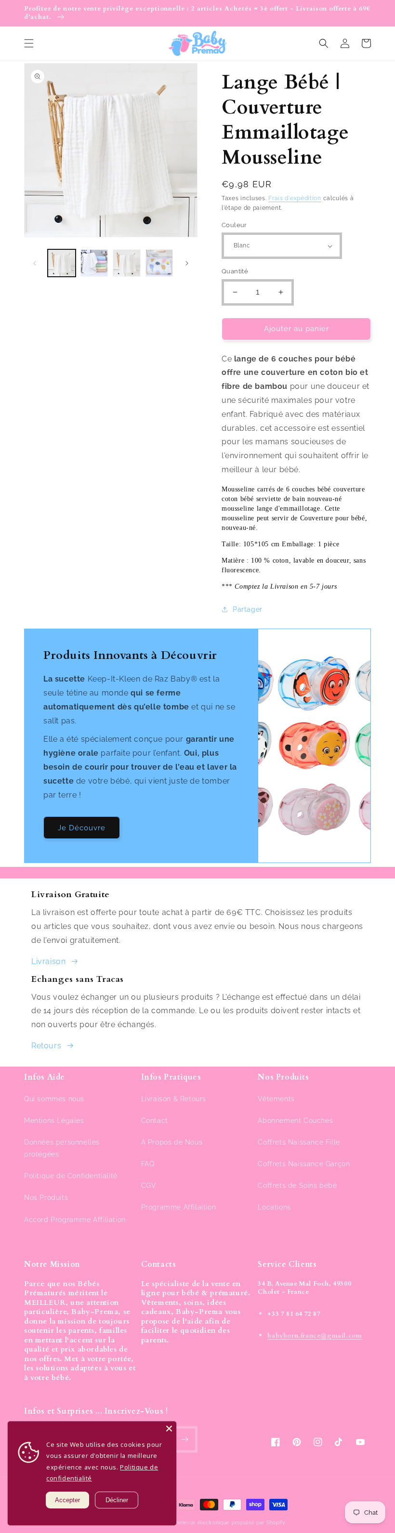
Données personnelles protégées (62, 1148)
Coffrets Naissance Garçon (304, 1164)
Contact (154, 1120)
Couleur (234, 225)
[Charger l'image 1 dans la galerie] (62, 263)
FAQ (148, 1164)
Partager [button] (248, 609)
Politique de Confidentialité (71, 1176)
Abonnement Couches (295, 1120)
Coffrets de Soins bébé (297, 1185)
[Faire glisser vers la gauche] (34, 263)
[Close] (169, 1428)
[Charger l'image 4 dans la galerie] (159, 263)
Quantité (235, 271)
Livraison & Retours (173, 1099)
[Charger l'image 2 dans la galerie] (94, 263)
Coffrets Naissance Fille (299, 1142)
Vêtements (276, 1099)
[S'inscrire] (184, 1439)
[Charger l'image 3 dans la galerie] (127, 263)
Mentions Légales (54, 1120)
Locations (274, 1207)
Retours (46, 1045)
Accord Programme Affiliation (75, 1220)
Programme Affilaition (178, 1207)
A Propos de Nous (172, 1142)
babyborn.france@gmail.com (314, 1335)
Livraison (48, 961)
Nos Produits (46, 1197)
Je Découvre (81, 828)
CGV (149, 1185)
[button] (29, 43)
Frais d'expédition (294, 198)
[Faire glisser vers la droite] (187, 263)
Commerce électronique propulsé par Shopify (226, 1522)
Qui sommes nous (54, 1099)
